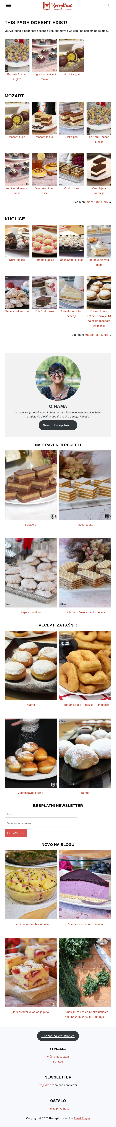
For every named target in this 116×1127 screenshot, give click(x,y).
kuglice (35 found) (96, 334)
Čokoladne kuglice (72, 259)
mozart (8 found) (97, 202)
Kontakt (58, 1061)
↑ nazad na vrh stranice (58, 1036)
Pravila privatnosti (58, 1108)
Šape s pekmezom (17, 311)
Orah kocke (71, 188)
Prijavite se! (46, 1085)
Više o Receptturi (56, 425)
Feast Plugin (82, 1118)
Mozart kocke (44, 136)
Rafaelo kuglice (44, 259)
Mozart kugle (71, 74)
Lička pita (72, 136)
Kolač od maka (44, 311)
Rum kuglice (17, 259)
